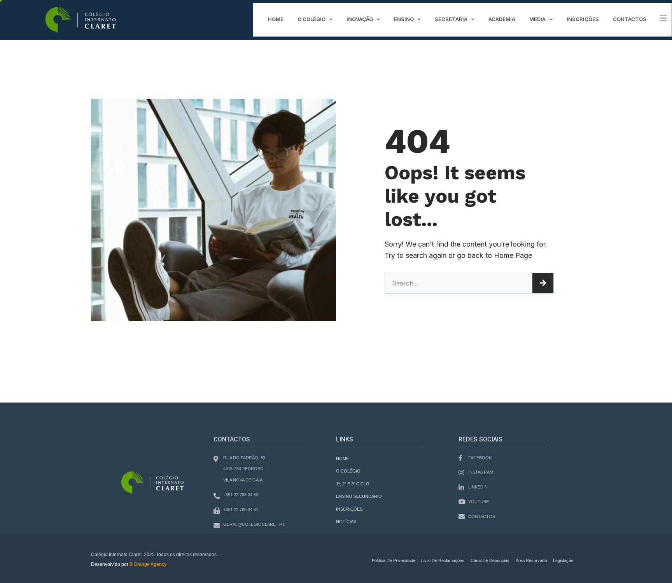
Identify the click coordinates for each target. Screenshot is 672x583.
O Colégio (312, 19)
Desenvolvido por (128, 564)
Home (276, 19)
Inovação (359, 19)
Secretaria (451, 19)
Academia (501, 19)
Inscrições (583, 19)
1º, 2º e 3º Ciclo (352, 483)
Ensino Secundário (359, 496)
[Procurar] (542, 283)
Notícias (346, 521)
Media (537, 19)
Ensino (404, 19)
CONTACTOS (629, 19)
